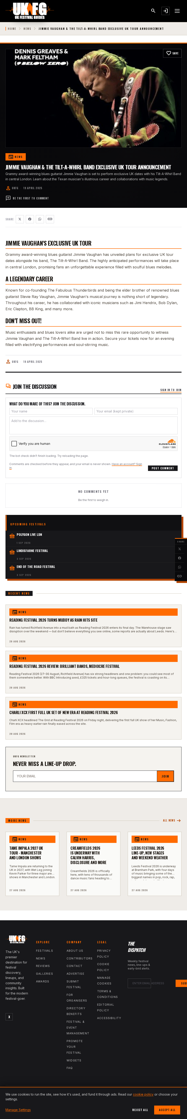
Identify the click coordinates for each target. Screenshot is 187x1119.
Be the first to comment (27, 198)
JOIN (165, 776)
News (27, 29)
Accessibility (109, 1018)
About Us (75, 950)
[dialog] (93, 1103)
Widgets (74, 1060)
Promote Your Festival (75, 1046)
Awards (42, 981)
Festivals (44, 950)
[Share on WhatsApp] (179, 567)
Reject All (140, 1110)
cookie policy (143, 1094)
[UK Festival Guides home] (17, 940)
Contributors (80, 958)
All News (172, 821)
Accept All (167, 1110)
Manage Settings (18, 1110)
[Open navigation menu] (177, 11)
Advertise (75, 973)
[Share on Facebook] (179, 558)
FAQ (70, 1068)
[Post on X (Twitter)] (179, 549)
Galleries (44, 973)
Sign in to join (171, 390)
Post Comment (163, 468)
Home (12, 29)
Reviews (43, 966)
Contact (75, 966)
